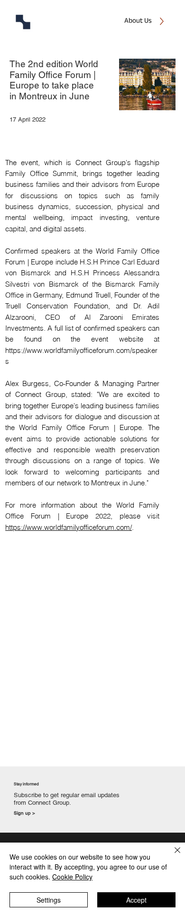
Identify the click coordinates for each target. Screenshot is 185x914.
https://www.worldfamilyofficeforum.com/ (68, 527)
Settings (49, 900)
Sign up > (24, 813)
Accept (136, 900)
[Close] (171, 855)
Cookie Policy (72, 876)
